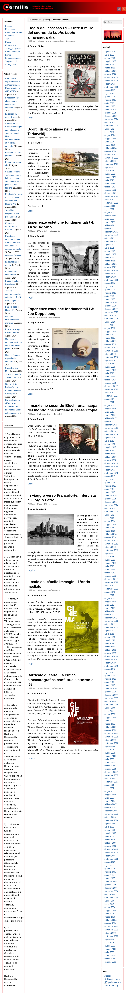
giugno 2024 (109, 135)
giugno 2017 (109, 405)
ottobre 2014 (110, 508)
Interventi (9, 26)
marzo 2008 (109, 762)
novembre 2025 (111, 80)
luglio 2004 (109, 904)
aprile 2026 (109, 64)
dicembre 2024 (111, 116)
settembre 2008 (111, 743)
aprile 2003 (109, 952)
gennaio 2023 (110, 190)
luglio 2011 (109, 634)
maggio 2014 (110, 524)
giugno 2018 (109, 367)
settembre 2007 (111, 782)
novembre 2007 (111, 775)
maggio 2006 (110, 833)
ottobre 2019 (110, 315)
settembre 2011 (111, 627)
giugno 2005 (109, 868)
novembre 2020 (111, 273)
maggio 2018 (110, 370)
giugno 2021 (109, 251)
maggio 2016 (110, 447)
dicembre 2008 (111, 733)
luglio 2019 (109, 325)
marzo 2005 (109, 878)
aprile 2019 (109, 335)
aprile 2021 (109, 257)
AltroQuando (55, 231)
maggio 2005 (110, 872)
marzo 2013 (109, 569)
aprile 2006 (109, 836)
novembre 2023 (111, 158)
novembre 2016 (111, 428)
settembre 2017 (111, 396)
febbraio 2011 (110, 650)
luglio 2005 (109, 865)
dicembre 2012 (111, 579)
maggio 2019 (110, 331)
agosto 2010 (109, 669)
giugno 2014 (109, 521)
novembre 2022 (111, 196)
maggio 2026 (110, 61)
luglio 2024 (109, 132)
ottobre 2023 (110, 161)
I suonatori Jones (58, 41)
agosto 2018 (109, 360)
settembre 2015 (111, 473)
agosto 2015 (109, 476)
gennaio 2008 (110, 769)
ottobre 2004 (110, 894)
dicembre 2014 (111, 502)
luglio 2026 (109, 55)
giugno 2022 (109, 212)
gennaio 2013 (110, 576)
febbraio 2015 (110, 495)
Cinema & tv (56, 137)
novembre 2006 (111, 814)
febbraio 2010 (110, 688)
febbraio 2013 (110, 573)
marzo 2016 (109, 454)
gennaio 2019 (110, 344)
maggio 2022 (110, 216)
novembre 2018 (111, 351)
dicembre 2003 (111, 926)
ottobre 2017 (110, 392)
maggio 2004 (110, 910)
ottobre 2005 (110, 856)
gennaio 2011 (110, 653)
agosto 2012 (109, 592)
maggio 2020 (110, 293)
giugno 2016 (109, 444)
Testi (7, 39)
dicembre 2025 (111, 77)
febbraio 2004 (110, 920)
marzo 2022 (109, 222)
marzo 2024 (109, 145)
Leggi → (32, 117)
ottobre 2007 (110, 778)
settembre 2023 (111, 164)
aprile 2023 (109, 180)
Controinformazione (13, 32)
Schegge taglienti (13, 48)
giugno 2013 (109, 560)
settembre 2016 (111, 434)
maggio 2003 (110, 949)
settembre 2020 (111, 280)
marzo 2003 (109, 955)
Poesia (8, 42)
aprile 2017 (109, 412)
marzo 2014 (109, 531)
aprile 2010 (109, 682)
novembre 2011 (111, 621)
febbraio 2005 (110, 881)
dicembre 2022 (111, 193)
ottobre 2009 (110, 701)
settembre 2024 (111, 126)
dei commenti (112, 982)
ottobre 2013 (110, 547)
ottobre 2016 (110, 431)
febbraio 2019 (110, 341)
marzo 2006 (109, 840)
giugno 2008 (109, 753)
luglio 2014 (109, 518)
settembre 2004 (111, 897)
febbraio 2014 (110, 534)
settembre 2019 (111, 319)
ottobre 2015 (110, 470)
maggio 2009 (110, 717)
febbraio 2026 (110, 71)
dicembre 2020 (111, 270)
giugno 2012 (109, 598)
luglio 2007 (109, 788)
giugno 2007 (109, 791)
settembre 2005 (111, 859)
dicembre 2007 (111, 772)
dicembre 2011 (110, 618)
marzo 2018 (109, 376)
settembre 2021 (111, 241)
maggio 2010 (110, 679)
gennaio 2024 (110, 151)
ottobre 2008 (110, 740)
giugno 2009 (109, 714)
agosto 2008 (109, 746)
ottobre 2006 (110, 817)
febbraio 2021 (110, 264)
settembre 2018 (111, 357)
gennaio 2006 (110, 846)
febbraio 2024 (110, 148)
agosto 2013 (109, 553)
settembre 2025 (111, 87)
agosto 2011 (109, 630)
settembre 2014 (111, 511)
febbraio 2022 (110, 225)
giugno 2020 (109, 290)
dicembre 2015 (111, 463)
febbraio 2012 (110, 611)
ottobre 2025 (110, 84)
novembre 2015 (111, 466)
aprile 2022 (109, 219)
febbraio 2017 (110, 418)
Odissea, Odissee (13, 255)
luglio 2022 (109, 209)
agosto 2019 (109, 322)
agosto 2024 (109, 129)
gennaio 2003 (110, 962)
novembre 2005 (111, 852)
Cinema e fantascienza (11, 226)
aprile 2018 (109, 373)
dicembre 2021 (111, 232)
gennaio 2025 (110, 113)
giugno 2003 (109, 946)
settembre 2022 (111, 203)
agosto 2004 (109, 901)
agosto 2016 (109, 438)
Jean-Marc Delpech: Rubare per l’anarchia (12, 213)
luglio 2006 (109, 827)
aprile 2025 (109, 103)
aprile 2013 (109, 566)
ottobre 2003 (110, 933)
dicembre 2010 (111, 656)
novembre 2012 (111, 582)
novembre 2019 (111, 312)
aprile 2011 (109, 643)
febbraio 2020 (110, 302)
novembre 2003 (111, 930)
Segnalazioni (11, 61)
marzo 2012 (109, 608)
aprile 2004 (109, 914)
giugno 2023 (109, 174)
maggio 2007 (110, 795)
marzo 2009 (109, 724)
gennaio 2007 (110, 807)
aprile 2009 (109, 721)
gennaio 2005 (110, 885)
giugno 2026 (109, 58)
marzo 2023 (109, 183)
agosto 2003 (109, 939)
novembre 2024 (111, 119)
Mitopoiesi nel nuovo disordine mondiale (12, 319)
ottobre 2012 (110, 585)
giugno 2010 (109, 676)
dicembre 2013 (111, 540)
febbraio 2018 (110, 380)
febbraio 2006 (110, 843)
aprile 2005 (109, 875)
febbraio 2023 (110, 187)
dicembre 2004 (111, 888)
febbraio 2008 (110, 766)
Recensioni (69, 41)
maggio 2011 (110, 640)
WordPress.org (111, 985)
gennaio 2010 (110, 692)
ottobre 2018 (110, 354)
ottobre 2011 (109, 624)
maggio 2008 (110, 756)
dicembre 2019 (111, 309)
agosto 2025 (109, 90)
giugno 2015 (109, 483)
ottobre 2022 (110, 199)
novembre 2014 (111, 505)
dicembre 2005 (111, 849)
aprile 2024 (109, 142)
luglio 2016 (109, 441)
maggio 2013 (110, 563)
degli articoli (112, 979)
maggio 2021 (110, 254)
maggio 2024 (110, 138)
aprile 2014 (109, 528)
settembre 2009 (111, 704)
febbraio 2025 (110, 109)
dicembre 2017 (111, 386)
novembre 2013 (111, 544)
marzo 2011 (109, 647)
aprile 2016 (109, 450)
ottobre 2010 (110, 663)
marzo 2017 (109, 415)
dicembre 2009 (111, 695)
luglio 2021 (109, 248)
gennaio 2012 (110, 614)
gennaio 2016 (110, 460)
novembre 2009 (111, 698)
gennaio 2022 (110, 228)
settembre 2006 (111, 820)
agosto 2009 (109, 708)
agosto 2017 (109, 399)
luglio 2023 (109, 171)
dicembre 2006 (111, 811)
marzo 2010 (109, 685)
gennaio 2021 (110, 267)
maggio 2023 (110, 177)
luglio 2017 (109, 402)
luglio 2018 (109, 364)
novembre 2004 (111, 891)
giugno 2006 (109, 830)
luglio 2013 (109, 557)
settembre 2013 (111, 550)
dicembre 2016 (111, 425)
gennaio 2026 (110, 74)
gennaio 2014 (110, 537)
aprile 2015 (109, 489)
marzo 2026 (109, 68)
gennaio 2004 (110, 923)
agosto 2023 (109, 167)
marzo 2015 (109, 492)
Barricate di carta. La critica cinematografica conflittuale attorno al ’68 (61, 679)
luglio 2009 (109, 711)
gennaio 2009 (110, 730)
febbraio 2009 (110, 727)
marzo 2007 (109, 801)
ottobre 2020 (110, 277)
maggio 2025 (110, 100)
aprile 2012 (109, 605)
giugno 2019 (109, 328)
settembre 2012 (111, 589)
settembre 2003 (111, 936)
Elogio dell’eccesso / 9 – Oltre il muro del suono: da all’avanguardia (60, 32)
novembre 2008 (111, 737)
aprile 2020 (109, 296)
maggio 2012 (110, 602)
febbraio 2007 (110, 804)
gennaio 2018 (110, 383)
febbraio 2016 (110, 457)
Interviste (54, 504)
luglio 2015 (109, 479)
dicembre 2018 (111, 347)
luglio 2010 (109, 672)
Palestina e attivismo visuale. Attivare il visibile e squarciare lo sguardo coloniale (13, 242)
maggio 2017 (110, 409)
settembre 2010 (111, 666)
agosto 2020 (109, 283)
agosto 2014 (109, 515)
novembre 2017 (111, 389)
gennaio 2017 (110, 421)
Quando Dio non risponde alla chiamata (12, 358)
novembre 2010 (111, 659)
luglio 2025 (109, 93)
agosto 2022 (109, 206)
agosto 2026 (109, 52)
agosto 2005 (109, 862)
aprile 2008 (109, 759)
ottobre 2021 (110, 238)
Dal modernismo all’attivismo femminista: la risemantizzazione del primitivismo (13, 406)
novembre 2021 (111, 235)
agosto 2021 (109, 245)
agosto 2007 (109, 785)
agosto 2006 (109, 823)
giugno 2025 (109, 97)
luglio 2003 (109, 942)
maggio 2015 (110, 486)
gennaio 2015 (110, 499)
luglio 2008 (109, 749)
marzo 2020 (109, 299)
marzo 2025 (109, 106)
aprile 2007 (109, 798)
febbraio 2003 (110, 959)
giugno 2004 (109, 907)
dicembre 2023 (111, 154)
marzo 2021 (109, 261)
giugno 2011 (109, 637)
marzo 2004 (109, 917)
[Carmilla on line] (63, 7)
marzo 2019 (109, 338)
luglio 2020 (109, 286)
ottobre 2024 (110, 122)
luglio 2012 (109, 595)
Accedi (107, 976)
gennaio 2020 (110, 306)
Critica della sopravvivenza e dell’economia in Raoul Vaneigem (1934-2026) (12, 85)
